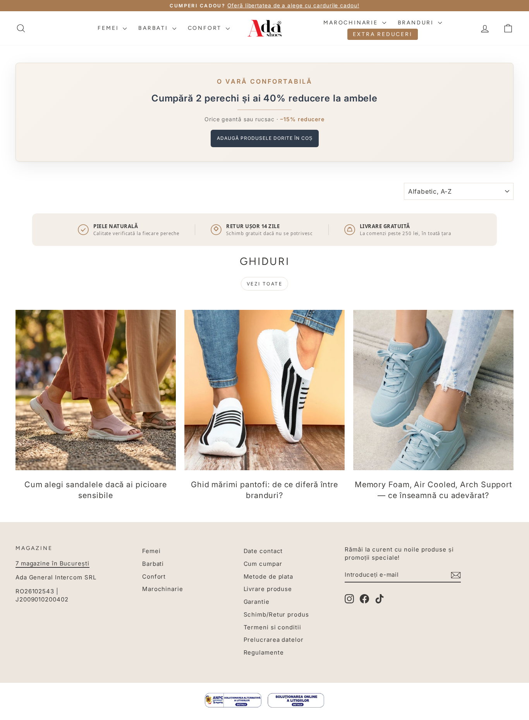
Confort (206, 28)
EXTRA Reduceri (382, 34)
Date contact (263, 551)
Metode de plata (269, 576)
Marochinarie (351, 22)
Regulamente (264, 652)
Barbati (154, 28)
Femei (109, 28)
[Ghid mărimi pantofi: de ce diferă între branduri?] (264, 390)
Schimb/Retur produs (276, 614)
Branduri (417, 22)
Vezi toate (264, 284)
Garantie (257, 601)
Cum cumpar (263, 563)
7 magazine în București (52, 563)
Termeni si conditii (272, 627)
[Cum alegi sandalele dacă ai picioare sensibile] (95, 390)
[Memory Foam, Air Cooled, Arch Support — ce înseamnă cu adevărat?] (433, 390)
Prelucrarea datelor (274, 639)
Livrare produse (268, 589)
